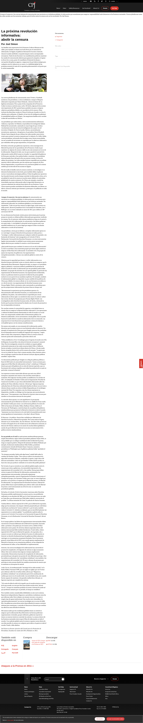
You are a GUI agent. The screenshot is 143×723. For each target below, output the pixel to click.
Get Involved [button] (86, 8)
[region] (71, 719)
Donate (105, 8)
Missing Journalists (44, 694)
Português (5, 649)
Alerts (25, 689)
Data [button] (64, 8)
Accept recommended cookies (115, 719)
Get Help (114, 8)
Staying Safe (61, 691)
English (14, 645)
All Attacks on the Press (45, 696)
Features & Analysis (29, 691)
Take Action (73, 691)
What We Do (89, 689)
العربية (3, 653)
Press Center (89, 696)
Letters (26, 694)
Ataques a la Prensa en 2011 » (17, 666)
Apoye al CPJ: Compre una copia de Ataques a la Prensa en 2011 (38, 643)
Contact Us (89, 701)
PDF (48, 641)
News (26, 687)
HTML (49, 644)
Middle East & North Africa (112, 694)
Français (15, 649)
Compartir (59, 40)
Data (40, 687)
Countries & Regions (111, 687)
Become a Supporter (100, 679)
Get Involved (74, 687)
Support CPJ (73, 689)
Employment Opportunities (93, 694)
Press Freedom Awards (75, 694)
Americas (107, 689)
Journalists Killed (43, 689)
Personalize (100, 719)
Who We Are (89, 691)
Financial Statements (91, 698)
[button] (117, 1)
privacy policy (10, 720)
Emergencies (61, 689)
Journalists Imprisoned (45, 691)
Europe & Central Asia (110, 691)
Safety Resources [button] (74, 8)
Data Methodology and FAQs (46, 698)
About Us (89, 687)
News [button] (58, 8)
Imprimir (59, 36)
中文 (2, 645)
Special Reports (28, 696)
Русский (15, 653)
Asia (106, 698)
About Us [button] (96, 8)
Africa (106, 696)
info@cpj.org (115, 707)
